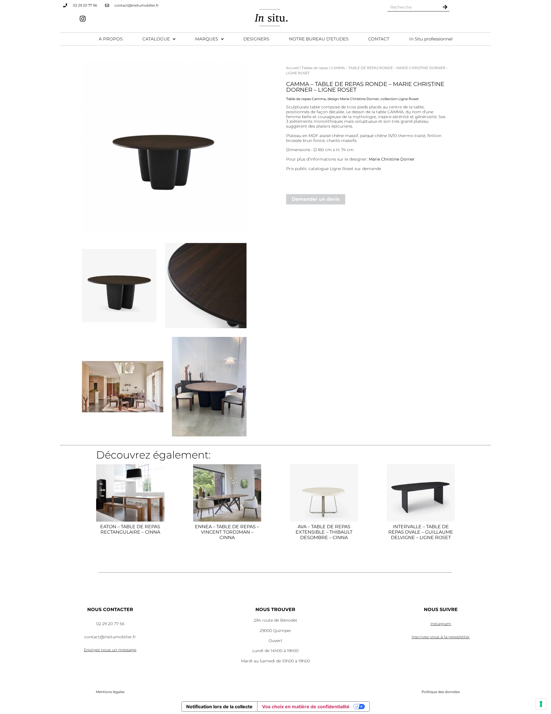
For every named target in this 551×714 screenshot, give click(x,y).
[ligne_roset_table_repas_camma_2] (164, 147)
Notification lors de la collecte (219, 706)
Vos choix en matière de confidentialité (306, 706)
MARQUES (206, 39)
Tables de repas (315, 68)
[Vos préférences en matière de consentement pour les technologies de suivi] (541, 704)
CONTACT (378, 39)
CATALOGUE (156, 39)
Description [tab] (300, 79)
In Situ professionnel (431, 39)
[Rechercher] (445, 7)
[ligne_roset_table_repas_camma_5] (119, 285)
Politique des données (441, 692)
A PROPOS (111, 39)
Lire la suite (130, 555)
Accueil (292, 68)
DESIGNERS (256, 39)
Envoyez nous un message (110, 649)
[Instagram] (82, 18)
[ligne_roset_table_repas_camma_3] (206, 285)
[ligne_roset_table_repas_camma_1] (122, 386)
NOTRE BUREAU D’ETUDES (318, 39)
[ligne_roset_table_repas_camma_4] (209, 386)
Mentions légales (110, 692)
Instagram (440, 623)
